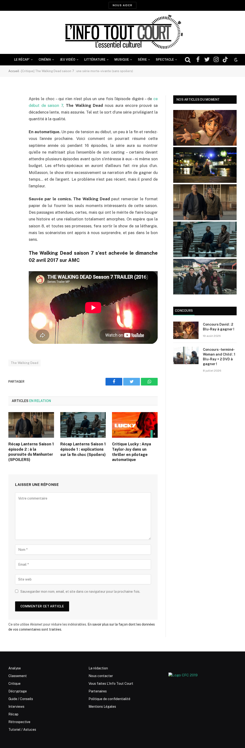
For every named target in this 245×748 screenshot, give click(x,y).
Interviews (16, 706)
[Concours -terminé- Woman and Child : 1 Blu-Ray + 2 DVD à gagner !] (186, 355)
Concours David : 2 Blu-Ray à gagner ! (218, 326)
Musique (121, 59)
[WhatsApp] (13, 135)
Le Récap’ (22, 59)
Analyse (14, 668)
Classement (17, 676)
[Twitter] (13, 123)
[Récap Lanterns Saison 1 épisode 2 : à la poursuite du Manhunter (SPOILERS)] (31, 425)
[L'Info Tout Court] (122, 32)
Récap (13, 714)
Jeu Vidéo (67, 59)
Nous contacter (101, 676)
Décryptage (17, 691)
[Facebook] (13, 111)
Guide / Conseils (20, 699)
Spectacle (165, 59)
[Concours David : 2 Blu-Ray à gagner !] (186, 330)
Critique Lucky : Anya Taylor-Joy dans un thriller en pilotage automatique (131, 452)
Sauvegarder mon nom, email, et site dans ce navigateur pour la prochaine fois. (80, 591)
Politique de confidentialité (109, 699)
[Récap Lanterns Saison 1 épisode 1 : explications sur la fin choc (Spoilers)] (83, 425)
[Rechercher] (187, 59)
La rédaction (98, 668)
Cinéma (45, 59)
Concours (184, 310)
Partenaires (98, 691)
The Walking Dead (24, 363)
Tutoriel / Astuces (22, 729)
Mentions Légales (102, 706)
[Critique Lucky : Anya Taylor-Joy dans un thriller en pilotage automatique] (135, 425)
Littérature (95, 59)
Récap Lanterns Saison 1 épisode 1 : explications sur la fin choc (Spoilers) (83, 449)
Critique (14, 683)
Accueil (13, 71)
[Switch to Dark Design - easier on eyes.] (235, 60)
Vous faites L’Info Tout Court (111, 683)
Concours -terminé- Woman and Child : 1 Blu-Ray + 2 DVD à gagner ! (219, 357)
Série (142, 59)
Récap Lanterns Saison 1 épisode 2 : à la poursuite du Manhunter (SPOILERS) (31, 452)
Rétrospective (19, 722)
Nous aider (122, 5)
